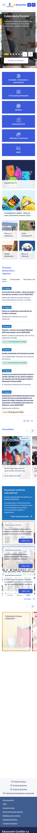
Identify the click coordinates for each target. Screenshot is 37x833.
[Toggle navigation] (3, 4)
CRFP (18, 152)
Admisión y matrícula (18, 138)
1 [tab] (6, 54)
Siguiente (30, 54)
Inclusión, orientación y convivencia (18, 81)
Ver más (26, 421)
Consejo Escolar (9, 808)
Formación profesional (18, 96)
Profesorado (15, 279)
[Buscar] (34, 5)
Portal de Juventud (20, 789)
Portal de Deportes (20, 785)
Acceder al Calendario (16, 60)
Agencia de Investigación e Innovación (20, 793)
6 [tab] (22, 54)
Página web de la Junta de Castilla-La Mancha (9, 5)
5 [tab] (19, 54)
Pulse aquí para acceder (20, 516)
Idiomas (18, 110)
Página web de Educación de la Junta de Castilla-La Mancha (19, 5)
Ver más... (27, 599)
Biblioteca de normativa (11, 816)
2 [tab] (11, 54)
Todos (4, 279)
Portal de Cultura (20, 782)
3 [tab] (13, 54)
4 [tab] (16, 54)
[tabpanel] (18, 39)
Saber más (26, 541)
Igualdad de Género (10, 820)
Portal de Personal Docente (13, 812)
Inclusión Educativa (10, 823)
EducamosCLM (18, 124)
